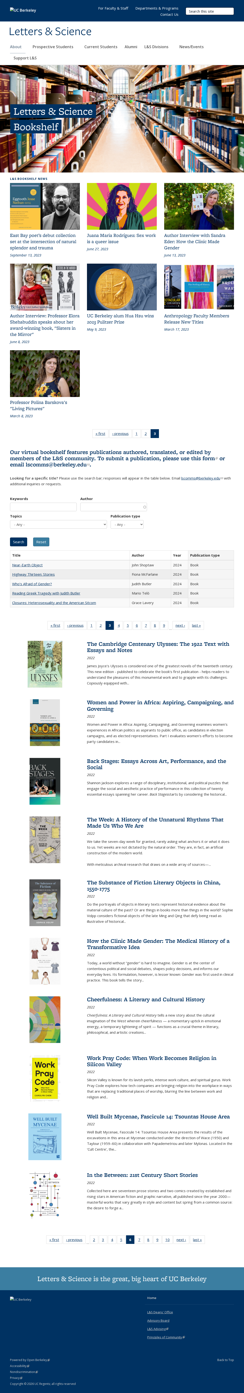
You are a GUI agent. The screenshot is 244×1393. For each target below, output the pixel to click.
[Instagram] (33, 1307)
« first (102, 434)
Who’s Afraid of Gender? (32, 583)
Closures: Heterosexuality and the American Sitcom (54, 602)
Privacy (16, 1378)
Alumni (131, 46)
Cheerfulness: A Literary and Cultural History (146, 999)
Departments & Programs (156, 8)
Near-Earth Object (27, 565)
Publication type (125, 516)
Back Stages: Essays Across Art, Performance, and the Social (156, 764)
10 (169, 1240)
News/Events (191, 46)
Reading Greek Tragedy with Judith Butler (46, 593)
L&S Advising (157, 1329)
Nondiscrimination (24, 1372)
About (16, 46)
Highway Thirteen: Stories (33, 574)
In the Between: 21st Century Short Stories (142, 1175)
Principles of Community (166, 1337)
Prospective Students (53, 46)
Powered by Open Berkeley (30, 1360)
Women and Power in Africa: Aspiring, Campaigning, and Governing (160, 705)
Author (86, 498)
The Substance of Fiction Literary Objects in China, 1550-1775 (153, 885)
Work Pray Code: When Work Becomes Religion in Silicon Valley (151, 1061)
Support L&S (25, 58)
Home (151, 1298)
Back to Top (225, 1360)
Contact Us (169, 14)
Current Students (100, 46)
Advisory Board (158, 1320)
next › (182, 626)
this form (204, 458)
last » (198, 626)
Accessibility (19, 1366)
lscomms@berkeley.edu (58, 464)
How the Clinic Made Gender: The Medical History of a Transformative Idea (158, 944)
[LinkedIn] (23, 1307)
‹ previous (122, 434)
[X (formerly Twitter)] (14, 1307)
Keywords (19, 498)
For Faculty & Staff (113, 8)
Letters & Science (50, 32)
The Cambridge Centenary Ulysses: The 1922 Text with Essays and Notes (158, 647)
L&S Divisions (156, 46)
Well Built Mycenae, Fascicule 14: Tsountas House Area (158, 1116)
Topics (16, 516)
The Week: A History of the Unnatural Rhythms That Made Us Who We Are (155, 822)
